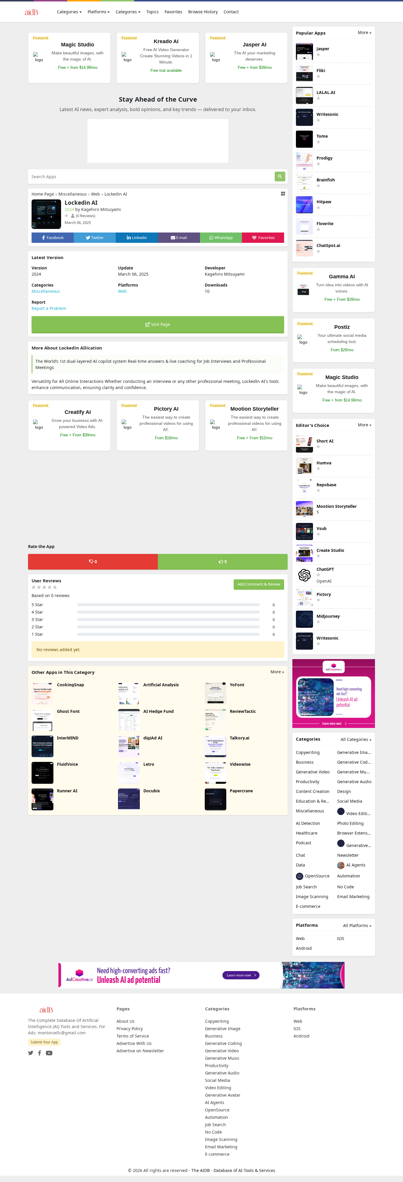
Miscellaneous (72, 194)
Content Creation (313, 791)
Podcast (303, 843)
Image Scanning (312, 896)
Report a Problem (49, 308)
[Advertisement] (158, 498)
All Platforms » (357, 925)
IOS (340, 938)
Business (305, 762)
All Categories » (356, 739)
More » (277, 671)
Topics (152, 11)
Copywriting (308, 752)
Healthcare (306, 833)
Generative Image (354, 752)
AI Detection (308, 823)
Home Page (43, 194)
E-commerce (308, 906)
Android (304, 948)
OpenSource (317, 876)
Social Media (349, 801)
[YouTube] (48, 1051)
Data (300, 865)
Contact (231, 11)
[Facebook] (38, 1051)
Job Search (306, 887)
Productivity (307, 781)
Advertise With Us (134, 1043)
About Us (126, 1021)
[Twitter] (30, 1051)
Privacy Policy (130, 1028)
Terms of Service (133, 1036)
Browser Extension (354, 833)
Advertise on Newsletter (140, 1050)
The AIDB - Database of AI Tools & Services (233, 1170)
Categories (67, 11)
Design (344, 791)
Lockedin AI (115, 194)
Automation (348, 876)
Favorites (173, 11)
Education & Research (313, 801)
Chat (300, 855)
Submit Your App (44, 1042)
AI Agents (355, 865)
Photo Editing (350, 823)
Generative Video (313, 772)
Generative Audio (354, 781)
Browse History (203, 11)
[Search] (280, 176)
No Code (345, 887)
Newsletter (348, 855)
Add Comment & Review (258, 584)
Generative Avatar (358, 845)
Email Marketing (353, 896)
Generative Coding (354, 762)
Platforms (97, 11)
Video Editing (358, 813)
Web (95, 194)
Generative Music (354, 772)
